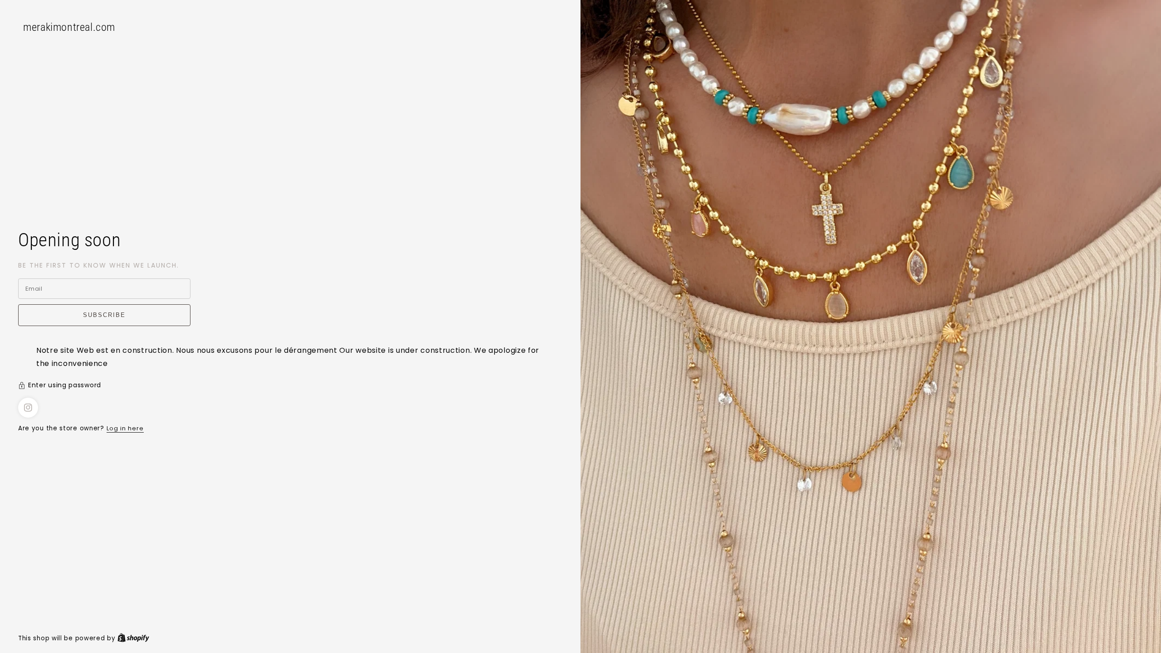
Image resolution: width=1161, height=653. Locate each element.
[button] (290, 386)
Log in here (125, 428)
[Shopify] (133, 638)
